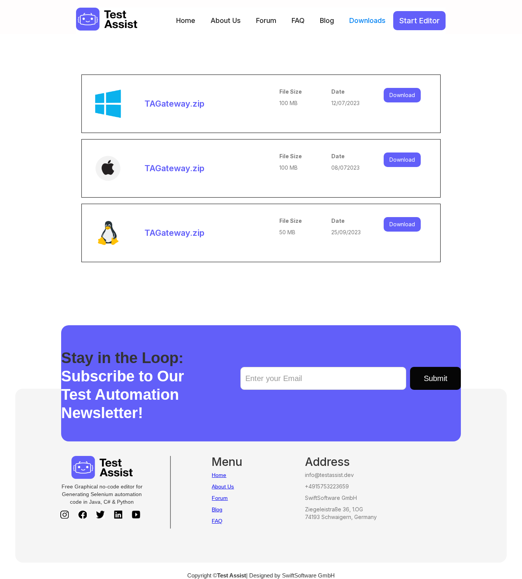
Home (185, 20)
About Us (226, 20)
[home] (106, 19)
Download (402, 95)
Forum (266, 20)
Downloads (367, 20)
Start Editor (419, 20)
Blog (327, 20)
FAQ (298, 20)
